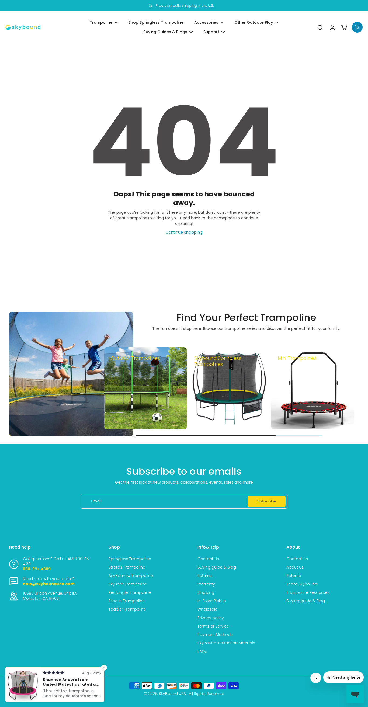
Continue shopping (184, 232)
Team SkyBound (301, 584)
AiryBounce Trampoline (131, 575)
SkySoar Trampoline (128, 584)
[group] (145, 388)
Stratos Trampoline (127, 567)
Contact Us (208, 559)
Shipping (205, 592)
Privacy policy (210, 618)
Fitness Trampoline (127, 601)
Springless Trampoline (130, 559)
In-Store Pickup (211, 601)
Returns (204, 575)
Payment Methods (215, 634)
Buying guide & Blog (216, 567)
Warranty (206, 584)
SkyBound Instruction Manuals (226, 643)
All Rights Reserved (206, 693)
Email (96, 501)
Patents (293, 575)
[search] (320, 27)
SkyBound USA (172, 693)
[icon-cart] (344, 27)
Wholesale (207, 609)
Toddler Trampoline (127, 609)
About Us (295, 567)
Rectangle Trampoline (130, 592)
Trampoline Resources (307, 592)
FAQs (202, 651)
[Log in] (332, 27)
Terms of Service (213, 626)
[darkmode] (357, 27)
